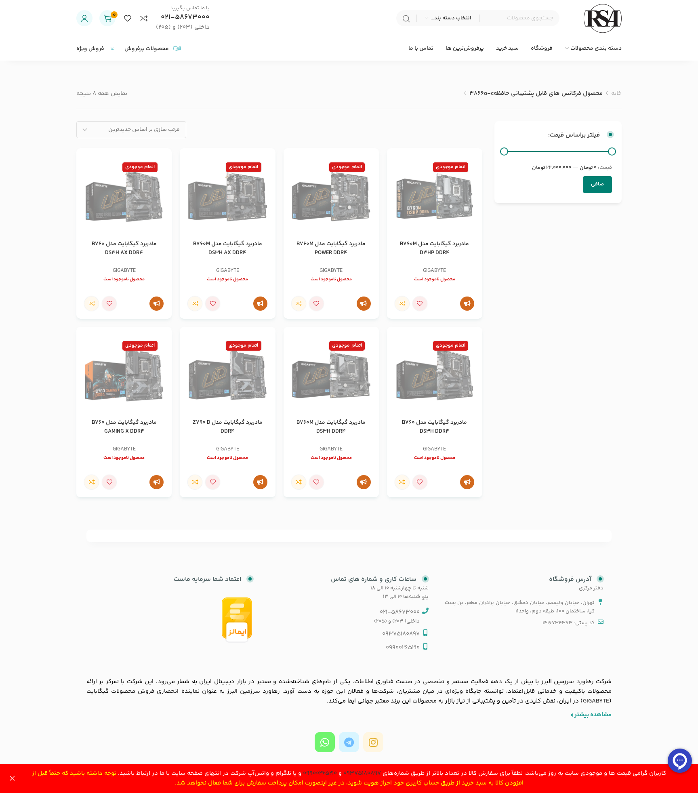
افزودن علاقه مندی (420, 304)
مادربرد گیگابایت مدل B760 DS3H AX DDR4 (124, 248)
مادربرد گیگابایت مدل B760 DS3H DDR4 (434, 427)
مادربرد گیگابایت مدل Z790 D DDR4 (228, 427)
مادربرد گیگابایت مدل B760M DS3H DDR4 (331, 427)
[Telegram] (349, 742)
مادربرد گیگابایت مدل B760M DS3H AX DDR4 (227, 248)
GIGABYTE (434, 270)
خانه (616, 93)
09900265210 (320, 773)
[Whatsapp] (325, 742)
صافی (597, 184)
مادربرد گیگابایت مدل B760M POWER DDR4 (331, 248)
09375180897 (362, 773)
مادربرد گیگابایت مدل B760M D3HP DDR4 (434, 248)
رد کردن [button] (12, 778)
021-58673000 (185, 18)
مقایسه (402, 304)
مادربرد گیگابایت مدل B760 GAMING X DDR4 (124, 427)
